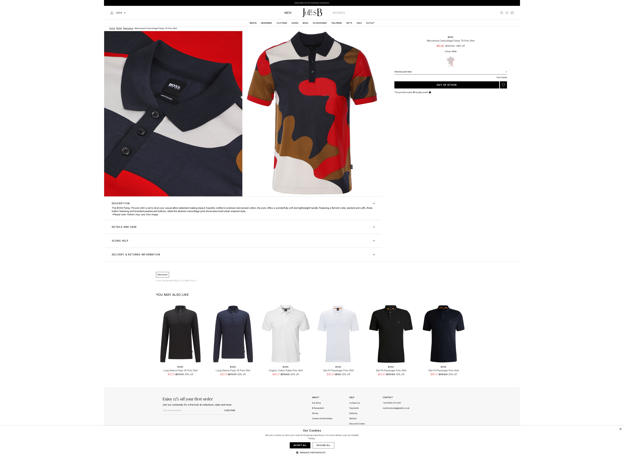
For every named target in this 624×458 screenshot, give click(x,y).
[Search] (501, 13)
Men (287, 12)
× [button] (620, 429)
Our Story (316, 403)
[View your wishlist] (507, 13)
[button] (312, 452)
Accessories (320, 23)
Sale (359, 23)
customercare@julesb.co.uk (396, 408)
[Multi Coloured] (450, 62)
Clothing (282, 23)
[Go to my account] (112, 13)
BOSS (450, 37)
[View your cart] (512, 13)
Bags (305, 23)
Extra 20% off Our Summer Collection (312, 3)
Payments (354, 408)
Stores (315, 413)
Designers (266, 23)
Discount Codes (357, 424)
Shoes (295, 23)
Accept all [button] (300, 445)
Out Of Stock (447, 84)
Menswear (162, 274)
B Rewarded (318, 408)
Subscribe (229, 410)
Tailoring (336, 23)
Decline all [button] (323, 445)
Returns (353, 419)
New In (253, 23)
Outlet (370, 23)
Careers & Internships (322, 419)
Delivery (353, 413)
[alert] (312, 442)
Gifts (349, 23)
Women (339, 12)
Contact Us (354, 403)
